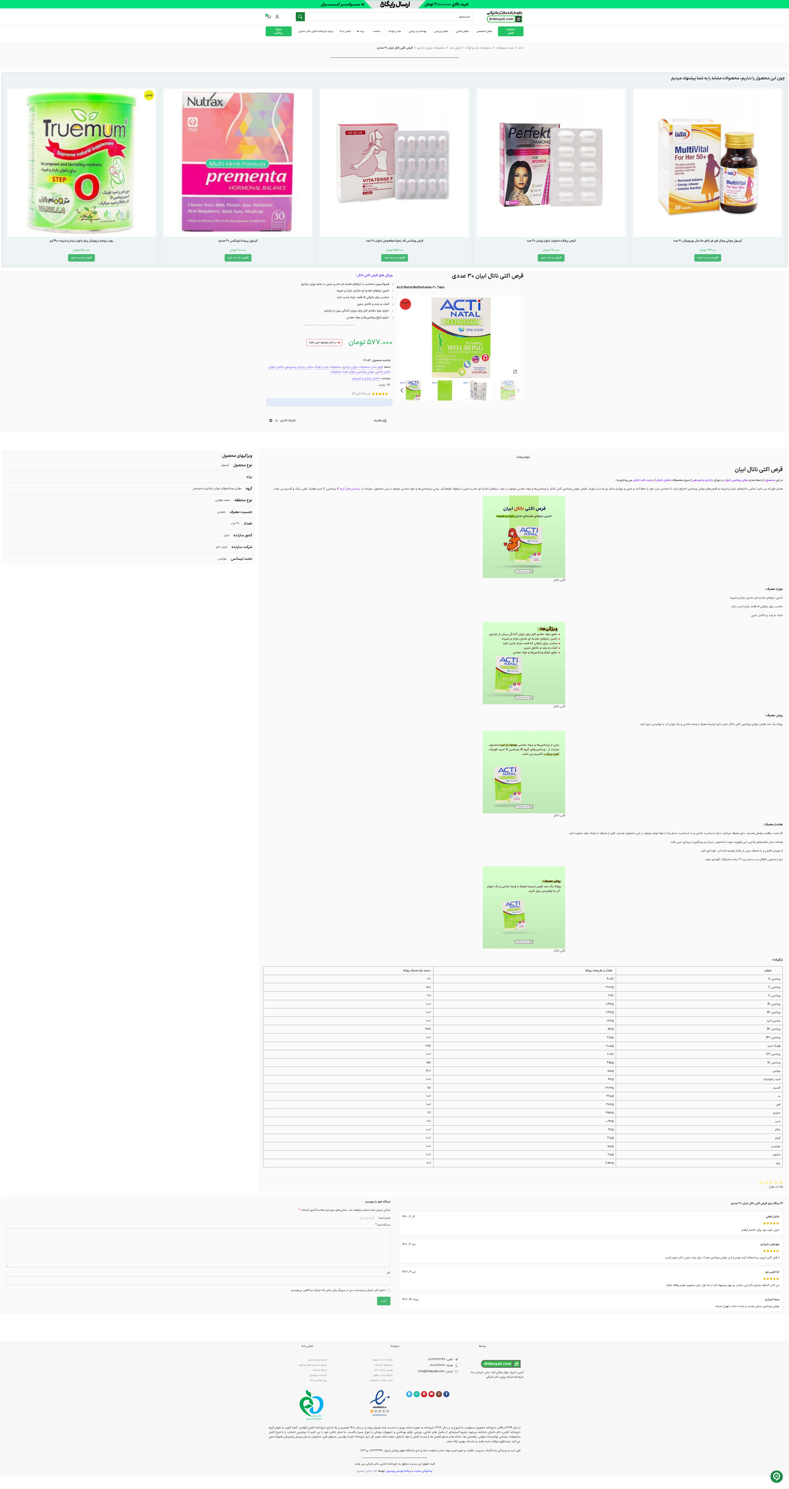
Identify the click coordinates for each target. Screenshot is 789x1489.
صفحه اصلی (511, 31)
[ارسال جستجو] (300, 16)
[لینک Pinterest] (424, 1394)
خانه (521, 48)
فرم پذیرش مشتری (318, 1360)
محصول (770, 480)
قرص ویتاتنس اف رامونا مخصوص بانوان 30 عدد (394, 241)
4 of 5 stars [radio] (364, 1218)
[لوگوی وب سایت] (504, 16)
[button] (707, 258)
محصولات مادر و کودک (478, 48)
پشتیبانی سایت (423, 1471)
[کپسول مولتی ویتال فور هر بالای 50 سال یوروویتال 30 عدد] (707, 163)
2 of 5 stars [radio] (370, 1218)
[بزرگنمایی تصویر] (515, 371)
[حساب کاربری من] (277, 17)
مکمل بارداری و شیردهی (299, 367)
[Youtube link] (431, 1394)
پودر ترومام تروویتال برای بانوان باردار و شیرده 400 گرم (81, 241)
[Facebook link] (446, 1394)
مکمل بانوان (276, 367)
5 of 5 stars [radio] (360, 1218)
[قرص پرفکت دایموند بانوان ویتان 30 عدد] (551, 163)
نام (388, 1273)
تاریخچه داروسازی (318, 1375)
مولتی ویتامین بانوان (361, 372)
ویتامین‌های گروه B (348, 489)
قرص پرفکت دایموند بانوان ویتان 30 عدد (551, 241)
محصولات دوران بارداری (431, 48)
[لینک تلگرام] (271, 420)
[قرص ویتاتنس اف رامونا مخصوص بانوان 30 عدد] (394, 163)
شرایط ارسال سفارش (383, 1375)
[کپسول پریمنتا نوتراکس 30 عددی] (238, 163)
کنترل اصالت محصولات (381, 1380)
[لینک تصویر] (380, 1403)
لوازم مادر (454, 48)
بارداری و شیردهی (702, 480)
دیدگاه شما (382, 1225)
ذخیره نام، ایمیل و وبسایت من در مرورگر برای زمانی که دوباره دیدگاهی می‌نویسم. (338, 1290)
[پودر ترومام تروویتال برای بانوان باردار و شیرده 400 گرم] (81, 163)
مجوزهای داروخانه (384, 1365)
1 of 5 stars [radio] (373, 1218)
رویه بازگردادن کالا (318, 1380)
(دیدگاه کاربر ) (361, 394)
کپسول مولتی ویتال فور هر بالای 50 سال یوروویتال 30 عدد (707, 241)
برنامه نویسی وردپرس (398, 1471)
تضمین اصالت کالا (384, 1370)
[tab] (523, 457)
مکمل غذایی (382, 372)
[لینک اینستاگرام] (439, 1394)
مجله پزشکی (279, 31)
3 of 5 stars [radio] (367, 1218)
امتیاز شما (384, 1218)
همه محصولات (505, 48)
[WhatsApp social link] (276, 420)
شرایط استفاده (320, 1370)
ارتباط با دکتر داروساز (382, 1360)
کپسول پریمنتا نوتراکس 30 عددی (237, 241)
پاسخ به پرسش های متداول (313, 1365)
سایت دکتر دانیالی (643, 480)
